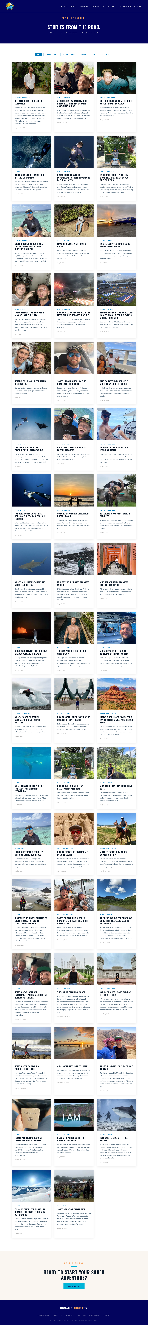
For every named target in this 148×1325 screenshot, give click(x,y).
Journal (96, 6)
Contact (106, 1315)
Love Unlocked (68, 1315)
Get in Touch (74, 1286)
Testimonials (124, 6)
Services (84, 6)
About (73, 6)
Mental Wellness (69, 54)
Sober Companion (88, 54)
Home (64, 6)
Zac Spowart (43, 1315)
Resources (108, 6)
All (38, 54)
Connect (138, 6)
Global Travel (51, 54)
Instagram (94, 1315)
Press (55, 1315)
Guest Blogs (106, 54)
